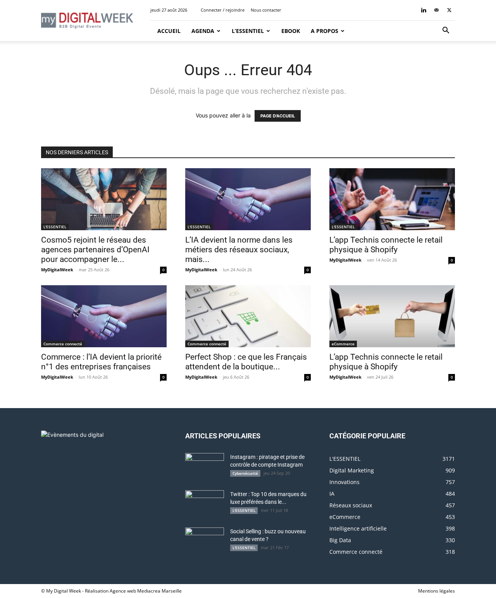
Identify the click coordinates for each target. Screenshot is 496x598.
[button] (445, 31)
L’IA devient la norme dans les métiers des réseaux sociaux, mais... (239, 249)
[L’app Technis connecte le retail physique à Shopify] (392, 199)
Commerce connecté (62, 343)
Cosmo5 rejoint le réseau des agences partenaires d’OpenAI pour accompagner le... (95, 249)
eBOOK (290, 30)
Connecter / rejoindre (223, 10)
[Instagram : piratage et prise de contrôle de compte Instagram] (204, 466)
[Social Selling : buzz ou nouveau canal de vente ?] (204, 541)
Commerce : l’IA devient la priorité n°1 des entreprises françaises (101, 361)
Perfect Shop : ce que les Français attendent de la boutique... (246, 361)
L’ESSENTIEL (248, 30)
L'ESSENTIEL (54, 226)
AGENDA (202, 30)
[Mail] (436, 10)
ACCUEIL (168, 30)
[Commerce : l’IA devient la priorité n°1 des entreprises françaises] (104, 316)
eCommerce (343, 343)
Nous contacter (266, 10)
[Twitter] (449, 10)
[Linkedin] (423, 10)
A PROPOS (324, 30)
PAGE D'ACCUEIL (277, 116)
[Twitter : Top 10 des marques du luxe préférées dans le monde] (204, 503)
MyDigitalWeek (57, 269)
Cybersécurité (245, 473)
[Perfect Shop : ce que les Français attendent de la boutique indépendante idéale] (248, 316)
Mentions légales (436, 591)
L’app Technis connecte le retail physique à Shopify (386, 244)
